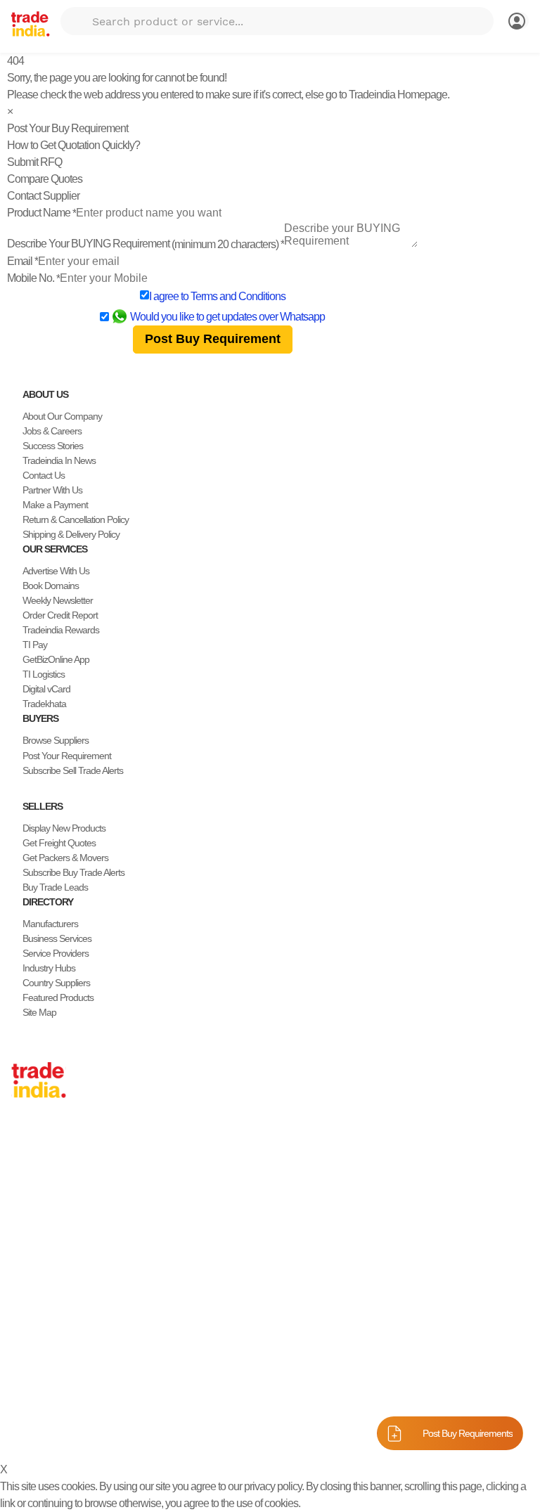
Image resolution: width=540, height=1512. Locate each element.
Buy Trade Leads (55, 887)
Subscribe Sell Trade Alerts (72, 770)
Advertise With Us (55, 570)
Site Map (39, 1012)
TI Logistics (43, 674)
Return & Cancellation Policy (75, 519)
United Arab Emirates (51, 1256)
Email (22, 261)
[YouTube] (62, 1397)
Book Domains (50, 585)
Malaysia (28, 1226)
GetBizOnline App (55, 659)
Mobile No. (33, 278)
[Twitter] (39, 1397)
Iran (18, 1285)
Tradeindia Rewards (60, 629)
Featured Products (58, 997)
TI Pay (34, 644)
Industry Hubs (48, 968)
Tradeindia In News (59, 460)
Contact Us (43, 475)
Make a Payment (55, 504)
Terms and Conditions (238, 296)
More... (24, 1315)
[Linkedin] (50, 1397)
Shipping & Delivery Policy (71, 534)
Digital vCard (46, 688)
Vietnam (27, 1211)
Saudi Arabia (35, 1300)
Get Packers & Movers (65, 857)
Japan (23, 1138)
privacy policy (273, 1486)
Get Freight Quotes (59, 842)
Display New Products (63, 828)
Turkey (24, 1241)
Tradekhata (44, 703)
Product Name (41, 213)
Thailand (27, 1197)
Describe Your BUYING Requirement (145, 244)
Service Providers (55, 953)
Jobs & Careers (52, 431)
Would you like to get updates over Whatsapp (227, 317)
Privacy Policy (325, 1431)
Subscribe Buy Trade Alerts (73, 872)
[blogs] (73, 1397)
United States (36, 1182)
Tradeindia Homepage (398, 95)
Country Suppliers (56, 982)
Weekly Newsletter (57, 600)
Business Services (56, 938)
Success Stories (52, 445)
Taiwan (24, 1167)
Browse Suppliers (55, 740)
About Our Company (62, 416)
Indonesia (30, 1271)
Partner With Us (52, 490)
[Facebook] (28, 1397)
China (22, 1152)
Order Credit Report (60, 615)
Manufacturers (50, 923)
